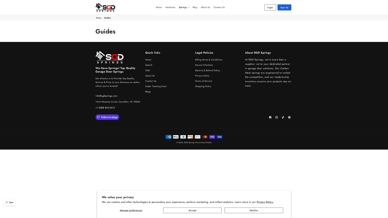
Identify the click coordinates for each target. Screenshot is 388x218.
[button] (184, 7)
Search (148, 64)
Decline (254, 210)
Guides (107, 18)
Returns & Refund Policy (207, 70)
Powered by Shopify (204, 142)
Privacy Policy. (265, 202)
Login (270, 7)
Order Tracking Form (155, 86)
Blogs (148, 91)
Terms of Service (203, 81)
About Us (150, 75)
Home (98, 18)
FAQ (147, 70)
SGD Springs (189, 142)
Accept (192, 210)
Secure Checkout (204, 64)
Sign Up (284, 7)
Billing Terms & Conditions (208, 59)
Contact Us (150, 81)
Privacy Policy (202, 75)
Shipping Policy (203, 86)
